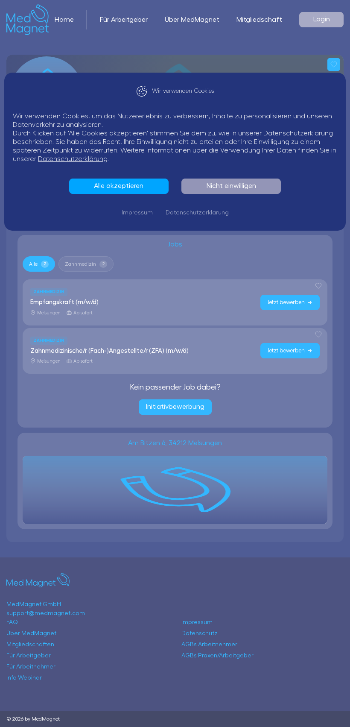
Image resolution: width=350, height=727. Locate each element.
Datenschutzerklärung (298, 133)
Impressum (137, 213)
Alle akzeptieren (118, 185)
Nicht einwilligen (231, 185)
